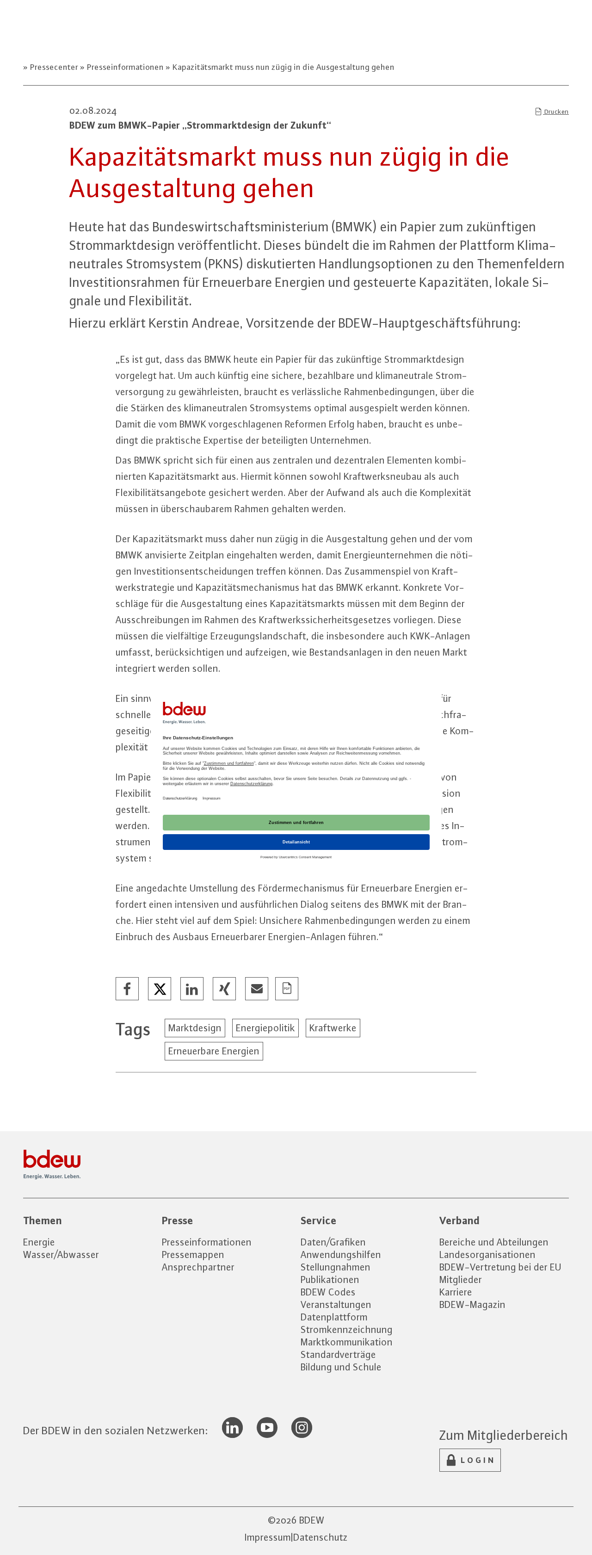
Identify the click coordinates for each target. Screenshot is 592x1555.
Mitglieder (460, 1279)
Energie (39, 1242)
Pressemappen (193, 1254)
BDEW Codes (328, 1292)
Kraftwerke (333, 1028)
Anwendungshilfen (341, 1254)
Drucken (556, 111)
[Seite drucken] (287, 989)
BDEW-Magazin (472, 1304)
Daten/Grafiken (333, 1242)
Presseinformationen (125, 67)
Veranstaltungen (336, 1304)
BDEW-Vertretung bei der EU (500, 1267)
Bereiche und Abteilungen (494, 1242)
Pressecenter (54, 67)
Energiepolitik (265, 1028)
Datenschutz (320, 1537)
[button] (127, 989)
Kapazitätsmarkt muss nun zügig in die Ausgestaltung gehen (283, 67)
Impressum (268, 1537)
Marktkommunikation (347, 1342)
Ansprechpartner (198, 1267)
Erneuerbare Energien (213, 1051)
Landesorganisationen (487, 1254)
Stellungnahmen (335, 1267)
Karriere (455, 1292)
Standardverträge (338, 1354)
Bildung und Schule (341, 1367)
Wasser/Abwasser (61, 1254)
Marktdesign (195, 1028)
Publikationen (330, 1279)
